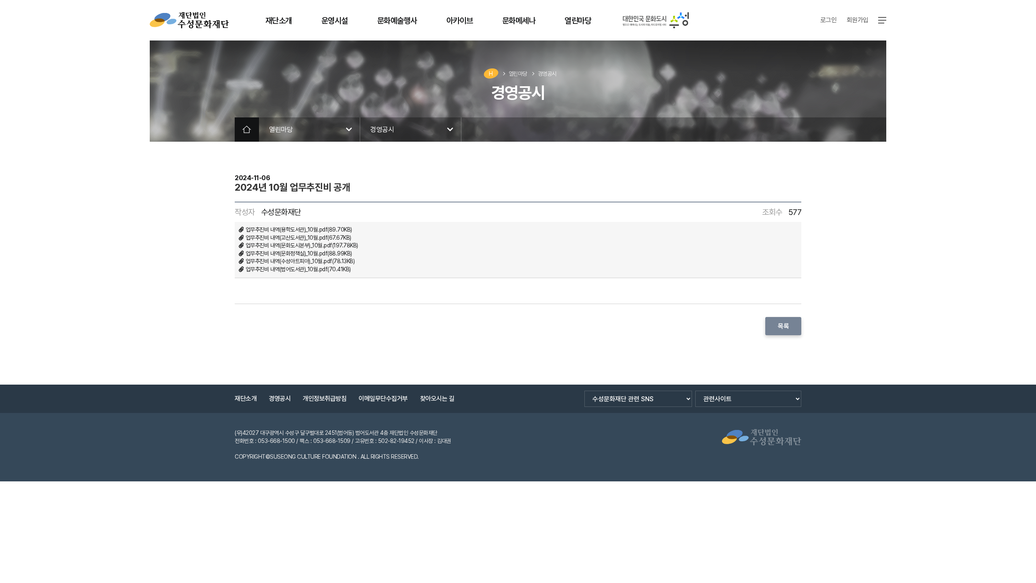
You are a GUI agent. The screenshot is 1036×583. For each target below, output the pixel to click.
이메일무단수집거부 (383, 398)
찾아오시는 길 (437, 398)
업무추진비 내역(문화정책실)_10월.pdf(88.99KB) (299, 253)
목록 (783, 326)
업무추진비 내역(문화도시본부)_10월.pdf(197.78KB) (302, 245)
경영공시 (547, 73)
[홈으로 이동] (189, 20)
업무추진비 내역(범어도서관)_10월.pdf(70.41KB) (298, 269)
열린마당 (518, 73)
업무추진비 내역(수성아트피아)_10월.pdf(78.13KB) (300, 261)
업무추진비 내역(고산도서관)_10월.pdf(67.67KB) (298, 237)
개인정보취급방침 (324, 398)
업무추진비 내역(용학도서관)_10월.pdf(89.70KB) (299, 229)
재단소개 (246, 398)
